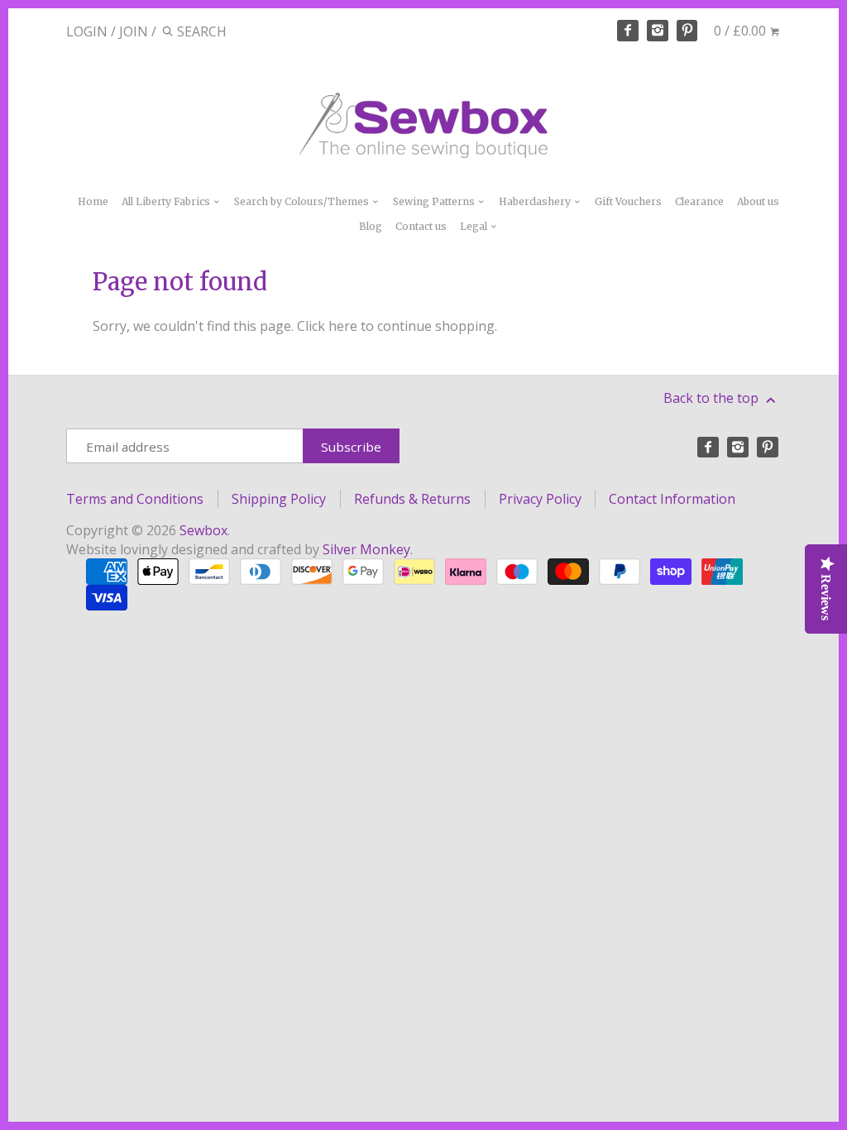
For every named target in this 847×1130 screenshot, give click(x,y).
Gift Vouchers (628, 201)
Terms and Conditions (134, 499)
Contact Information (672, 499)
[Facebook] (628, 30)
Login (87, 31)
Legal (475, 226)
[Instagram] (657, 30)
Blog (370, 226)
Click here (327, 326)
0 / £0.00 (741, 31)
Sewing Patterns (435, 201)
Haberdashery (536, 201)
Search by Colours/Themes (302, 201)
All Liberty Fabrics (167, 201)
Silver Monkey (366, 549)
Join (133, 31)
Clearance (699, 201)
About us (758, 201)
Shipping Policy (279, 499)
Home (93, 201)
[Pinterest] (687, 30)
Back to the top (712, 398)
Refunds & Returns (412, 499)
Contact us (421, 226)
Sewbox (203, 530)
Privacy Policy (540, 499)
